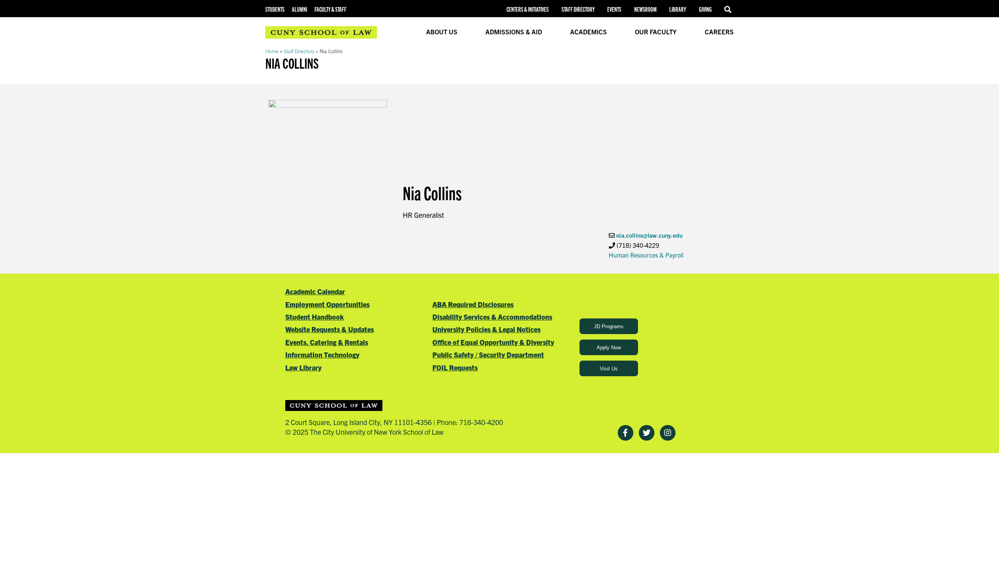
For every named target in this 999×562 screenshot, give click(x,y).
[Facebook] (625, 433)
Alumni (299, 9)
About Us (441, 32)
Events (614, 9)
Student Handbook (314, 316)
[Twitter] (646, 433)
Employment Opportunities (327, 304)
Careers (719, 32)
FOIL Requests (455, 367)
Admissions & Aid (513, 32)
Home (272, 51)
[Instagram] (667, 433)
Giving (705, 9)
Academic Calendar (315, 291)
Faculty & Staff (331, 9)
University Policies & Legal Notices (486, 329)
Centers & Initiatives (528, 9)
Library (677, 9)
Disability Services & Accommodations (492, 316)
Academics (588, 32)
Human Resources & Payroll (646, 255)
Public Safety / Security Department (488, 354)
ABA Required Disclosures (473, 304)
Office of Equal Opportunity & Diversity (493, 342)
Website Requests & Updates (329, 329)
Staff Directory (578, 9)
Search (729, 9)
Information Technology (322, 354)
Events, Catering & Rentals (326, 342)
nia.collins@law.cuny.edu (649, 235)
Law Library (303, 367)
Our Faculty (656, 32)
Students (274, 9)
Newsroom (645, 9)
